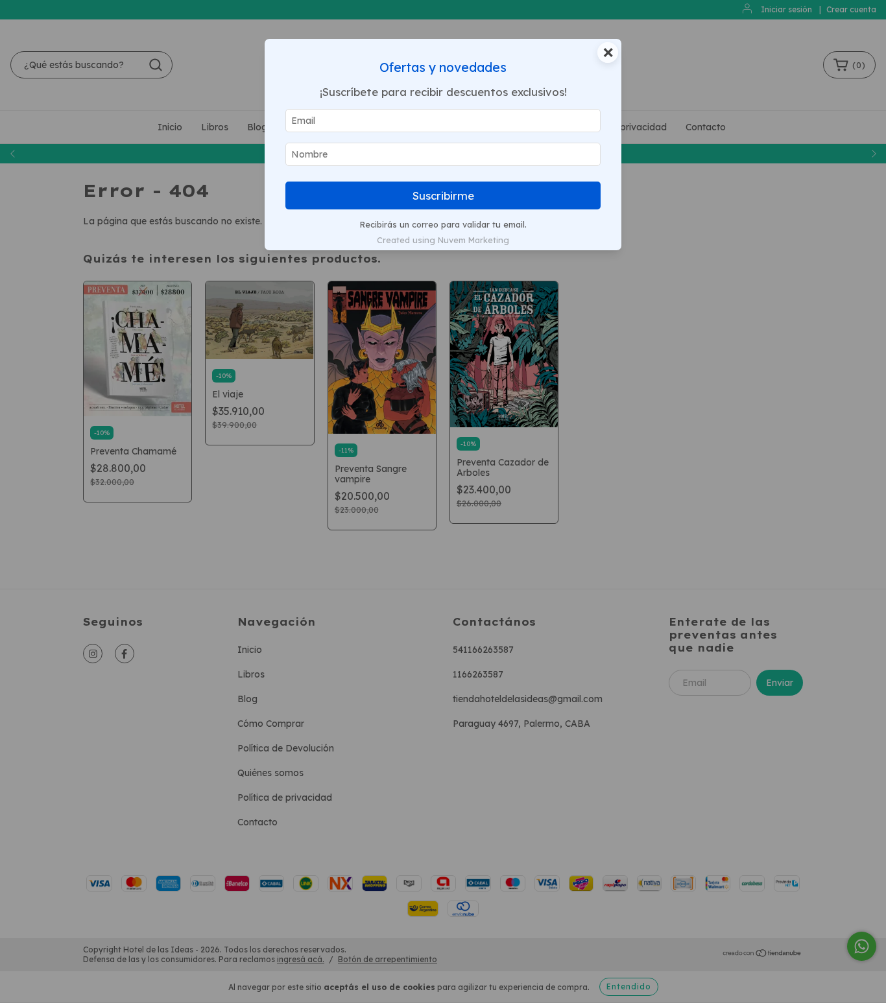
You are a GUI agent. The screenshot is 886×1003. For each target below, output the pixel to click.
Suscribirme (443, 195)
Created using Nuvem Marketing (443, 240)
